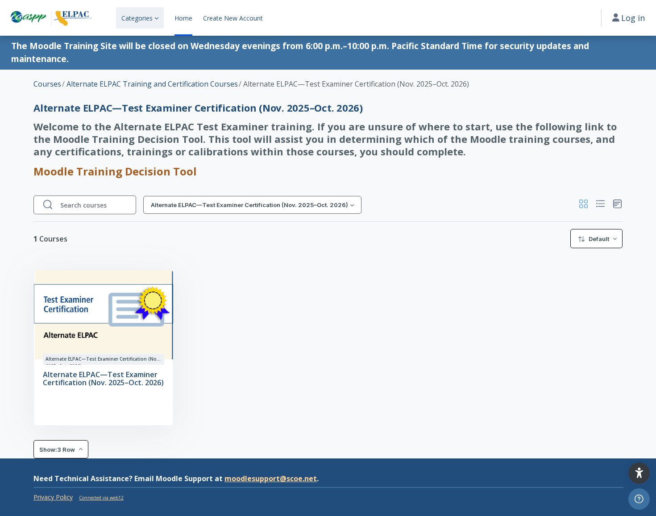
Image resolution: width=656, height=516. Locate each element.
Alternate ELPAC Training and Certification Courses (152, 84)
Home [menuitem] (183, 18)
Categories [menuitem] (137, 18)
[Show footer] (639, 499)
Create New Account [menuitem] (233, 18)
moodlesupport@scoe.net (270, 478)
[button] (583, 205)
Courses (47, 84)
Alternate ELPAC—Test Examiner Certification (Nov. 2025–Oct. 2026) (103, 379)
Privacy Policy (53, 497)
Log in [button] (633, 17)
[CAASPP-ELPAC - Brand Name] (51, 18)
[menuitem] (596, 238)
